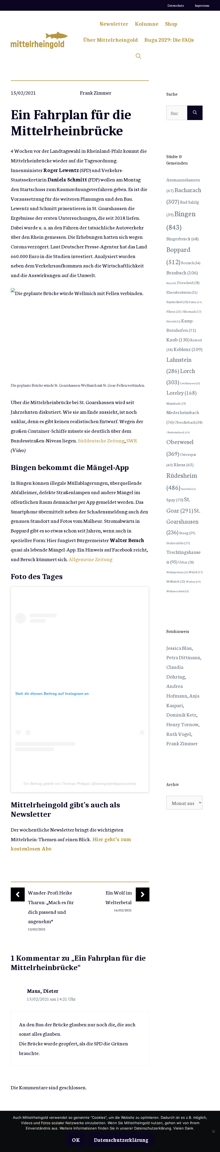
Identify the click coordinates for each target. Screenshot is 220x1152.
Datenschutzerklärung (121, 1139)
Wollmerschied (177, 591)
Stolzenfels (178, 542)
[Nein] (213, 1131)
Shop (171, 24)
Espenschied (177, 302)
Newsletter (114, 24)
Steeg (187, 532)
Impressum (202, 5)
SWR (131, 440)
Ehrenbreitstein (181, 292)
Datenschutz (175, 5)
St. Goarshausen (183, 521)
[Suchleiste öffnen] (138, 56)
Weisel (196, 572)
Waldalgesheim (177, 572)
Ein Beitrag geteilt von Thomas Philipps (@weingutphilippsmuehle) (80, 783)
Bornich (190, 262)
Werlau (193, 581)
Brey (171, 283)
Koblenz (188, 348)
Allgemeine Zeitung (90, 558)
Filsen (174, 311)
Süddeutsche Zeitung (101, 440)
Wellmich (175, 581)
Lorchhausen (190, 383)
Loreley (181, 392)
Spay (174, 499)
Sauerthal (188, 489)
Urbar (186, 562)
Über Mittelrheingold (110, 40)
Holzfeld (173, 321)
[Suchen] (195, 113)
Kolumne (147, 24)
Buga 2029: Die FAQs (169, 40)
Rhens (183, 464)
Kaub (177, 339)
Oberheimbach (178, 432)
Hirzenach (191, 311)
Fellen (195, 302)
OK (76, 1139)
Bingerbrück (182, 238)
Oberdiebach (188, 422)
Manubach (176, 403)
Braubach (182, 272)
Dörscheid (188, 282)
